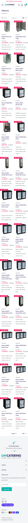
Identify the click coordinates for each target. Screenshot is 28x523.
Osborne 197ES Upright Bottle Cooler (7, 173)
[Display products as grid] (23, 18)
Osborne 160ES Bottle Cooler (19, 69)
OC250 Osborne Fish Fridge (21, 37)
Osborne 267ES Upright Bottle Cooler (7, 312)
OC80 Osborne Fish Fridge (6, 69)
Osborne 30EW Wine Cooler (21, 414)
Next (23, 433)
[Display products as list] (25, 18)
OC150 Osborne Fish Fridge (6, 37)
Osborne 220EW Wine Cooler (21, 205)
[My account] (22, 5)
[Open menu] (2, 5)
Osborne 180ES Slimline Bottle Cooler (5, 138)
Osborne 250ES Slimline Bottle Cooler (19, 241)
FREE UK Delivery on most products (14, 1)
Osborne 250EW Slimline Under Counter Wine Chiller (7, 276)
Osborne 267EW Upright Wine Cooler (21, 312)
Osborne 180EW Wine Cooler (21, 137)
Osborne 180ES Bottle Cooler (19, 103)
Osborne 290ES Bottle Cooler (5, 380)
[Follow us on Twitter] (6, 501)
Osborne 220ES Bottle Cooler (5, 205)
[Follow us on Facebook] (3, 501)
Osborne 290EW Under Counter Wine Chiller (21, 381)
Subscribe (6, 489)
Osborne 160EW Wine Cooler (7, 103)
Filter (5, 18)
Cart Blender (10, 519)
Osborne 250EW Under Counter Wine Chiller (21, 276)
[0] (25, 5)
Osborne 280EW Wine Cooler (21, 346)
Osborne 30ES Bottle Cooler (7, 414)
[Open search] (19, 5)
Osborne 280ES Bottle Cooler (5, 346)
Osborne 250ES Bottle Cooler (5, 240)
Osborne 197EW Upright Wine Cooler (21, 173)
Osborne (4, 34)
